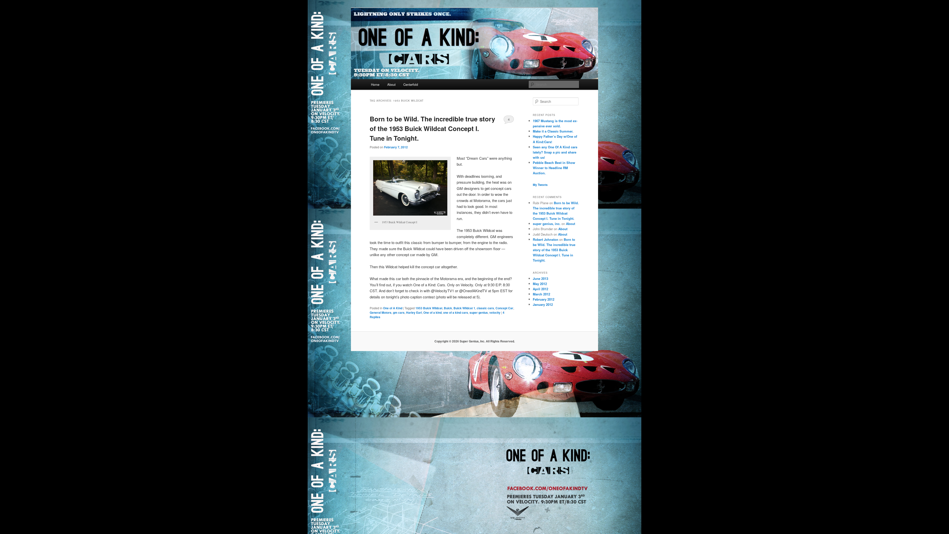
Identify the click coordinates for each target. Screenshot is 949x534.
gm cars (399, 312)
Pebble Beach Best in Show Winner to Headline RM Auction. (554, 167)
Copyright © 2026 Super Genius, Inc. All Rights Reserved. (474, 341)
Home (375, 84)
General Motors (380, 312)
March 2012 (541, 294)
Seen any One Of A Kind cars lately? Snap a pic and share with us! (555, 152)
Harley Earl (414, 312)
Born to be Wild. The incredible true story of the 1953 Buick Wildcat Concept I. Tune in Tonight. (432, 128)
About (391, 84)
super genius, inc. (547, 223)
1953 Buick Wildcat (428, 308)
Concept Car (504, 308)
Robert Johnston (545, 239)
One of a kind (432, 312)
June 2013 (540, 278)
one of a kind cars (455, 312)
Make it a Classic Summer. (553, 131)
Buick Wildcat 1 (464, 308)
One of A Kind (392, 308)
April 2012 (540, 289)
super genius (479, 312)
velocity (494, 312)
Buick (448, 308)
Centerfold (410, 84)
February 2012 (543, 299)
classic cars (485, 308)
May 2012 (540, 283)
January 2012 (543, 304)
